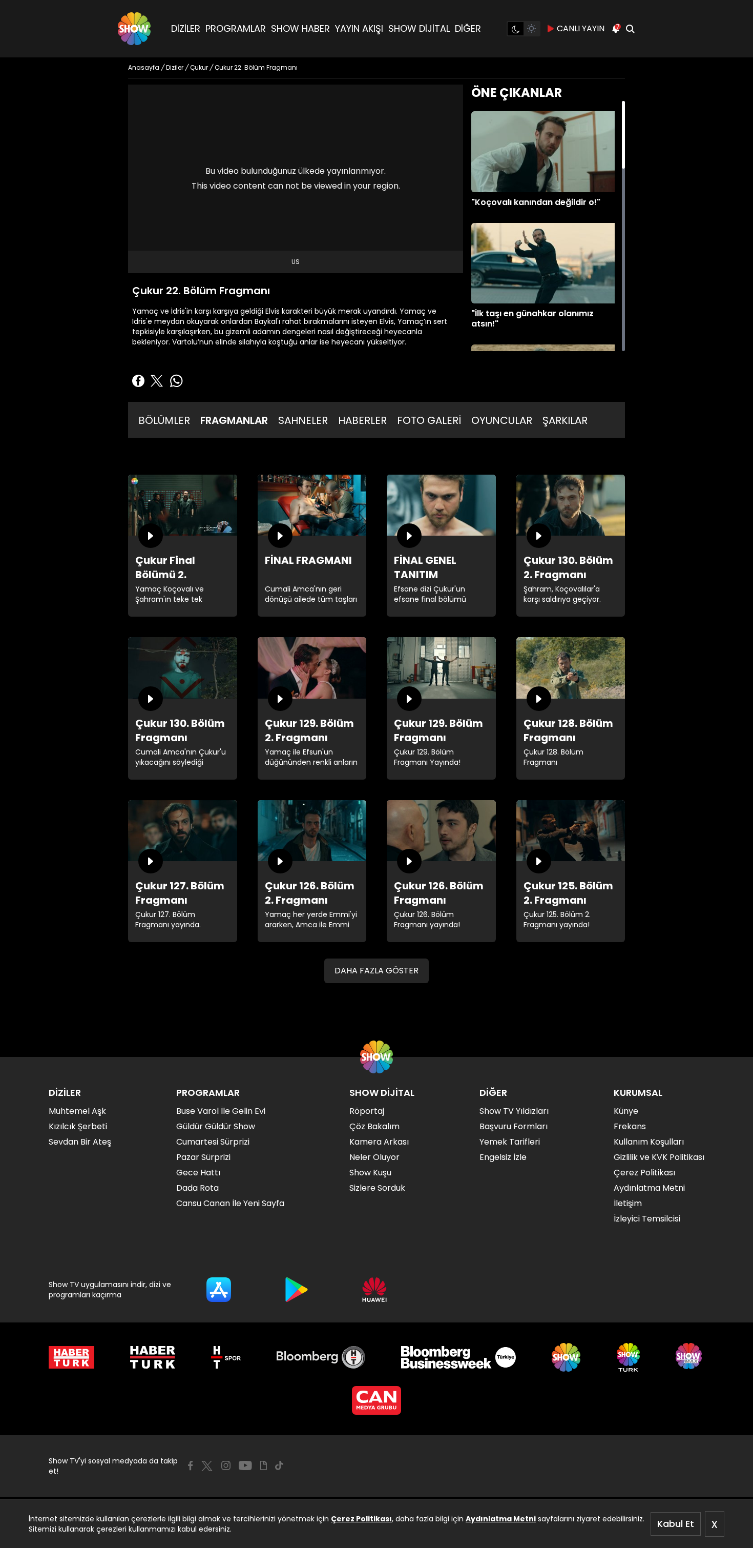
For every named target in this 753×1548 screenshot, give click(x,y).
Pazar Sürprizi (203, 1157)
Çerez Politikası (361, 1519)
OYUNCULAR (501, 420)
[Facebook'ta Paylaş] (138, 381)
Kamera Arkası (379, 1142)
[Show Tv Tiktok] (279, 1465)
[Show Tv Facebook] (190, 1465)
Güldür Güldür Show (215, 1126)
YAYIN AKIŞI (359, 28)
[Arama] (630, 29)
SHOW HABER (300, 28)
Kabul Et (675, 1523)
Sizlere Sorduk (377, 1188)
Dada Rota (197, 1188)
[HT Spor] (225, 1357)
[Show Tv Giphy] (263, 1465)
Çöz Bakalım (374, 1126)
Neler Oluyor (374, 1157)
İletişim (628, 1203)
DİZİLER (185, 28)
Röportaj (366, 1111)
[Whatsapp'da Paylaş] (176, 381)
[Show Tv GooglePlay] (296, 1289)
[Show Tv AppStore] (218, 1289)
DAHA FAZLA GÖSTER (376, 970)
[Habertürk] (71, 1357)
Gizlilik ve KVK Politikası (659, 1157)
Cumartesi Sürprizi (212, 1142)
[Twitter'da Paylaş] (157, 381)
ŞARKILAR (565, 420)
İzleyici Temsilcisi (647, 1219)
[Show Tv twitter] (207, 1466)
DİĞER (468, 28)
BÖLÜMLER (164, 420)
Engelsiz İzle (503, 1157)
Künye (626, 1111)
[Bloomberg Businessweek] (458, 1357)
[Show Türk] (628, 1357)
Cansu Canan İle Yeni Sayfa (230, 1203)
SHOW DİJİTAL (419, 28)
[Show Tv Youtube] (245, 1465)
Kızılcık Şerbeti (78, 1126)
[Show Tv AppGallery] (374, 1289)
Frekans (630, 1126)
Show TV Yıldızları (514, 1111)
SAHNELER (303, 420)
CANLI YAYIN (580, 28)
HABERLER (362, 420)
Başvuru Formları (513, 1126)
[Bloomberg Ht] (321, 1357)
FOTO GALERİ (429, 420)
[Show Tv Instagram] (226, 1465)
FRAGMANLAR (234, 420)
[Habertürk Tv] (152, 1357)
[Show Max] (690, 1357)
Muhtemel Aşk (77, 1111)
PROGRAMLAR (235, 28)
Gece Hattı (198, 1172)
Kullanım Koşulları (649, 1142)
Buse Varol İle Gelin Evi (220, 1111)
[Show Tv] (134, 28)
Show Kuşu (370, 1172)
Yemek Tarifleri (509, 1142)
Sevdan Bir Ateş (80, 1142)
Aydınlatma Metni (501, 1519)
